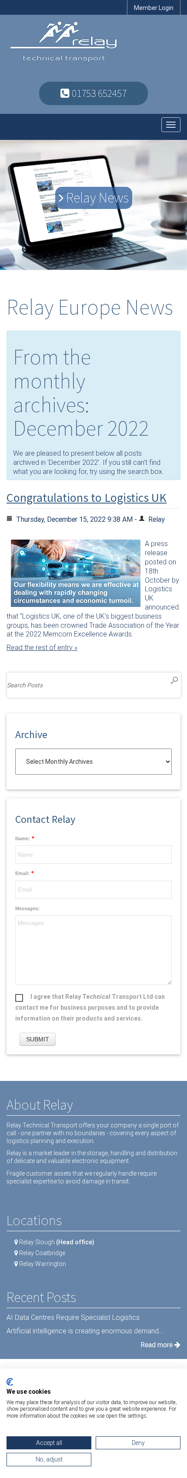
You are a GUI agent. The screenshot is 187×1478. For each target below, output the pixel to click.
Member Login (154, 7)
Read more (157, 1345)
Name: (22, 838)
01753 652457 (98, 93)
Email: (22, 873)
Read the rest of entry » (42, 647)
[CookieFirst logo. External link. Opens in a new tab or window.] (10, 1382)
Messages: (27, 908)
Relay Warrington (42, 1263)
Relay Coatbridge (42, 1252)
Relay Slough (56, 1242)
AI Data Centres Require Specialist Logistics (73, 1317)
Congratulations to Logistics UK (87, 497)
